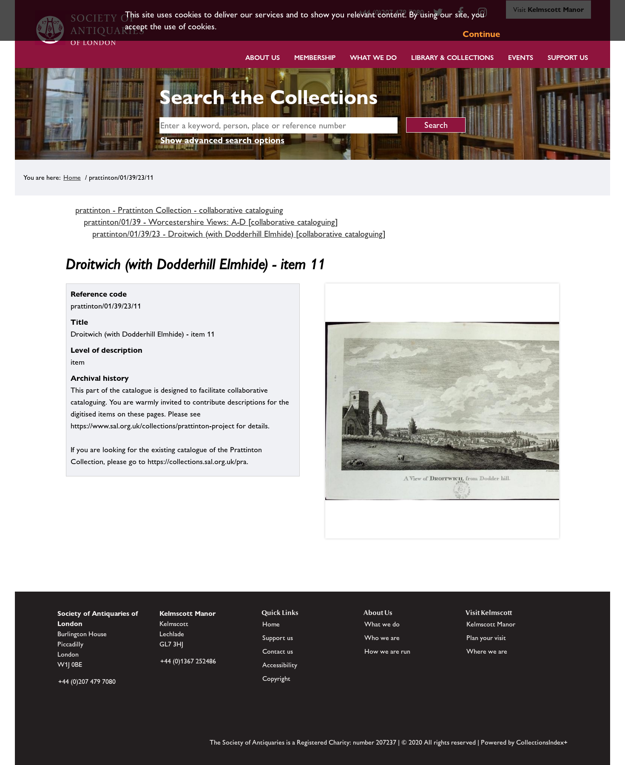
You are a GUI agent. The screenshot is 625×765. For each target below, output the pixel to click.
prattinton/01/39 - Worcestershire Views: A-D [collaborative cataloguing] (211, 222)
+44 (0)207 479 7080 (87, 681)
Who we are (382, 638)
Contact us (277, 651)
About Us (262, 58)
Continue (481, 34)
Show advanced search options (222, 140)
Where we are (486, 651)
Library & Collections (452, 58)
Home (72, 177)
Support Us (568, 58)
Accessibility (279, 665)
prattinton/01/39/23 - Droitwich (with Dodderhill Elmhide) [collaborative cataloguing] (239, 234)
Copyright (276, 678)
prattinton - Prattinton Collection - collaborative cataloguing (179, 210)
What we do (373, 58)
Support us (277, 638)
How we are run (387, 651)
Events (520, 58)
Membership (314, 58)
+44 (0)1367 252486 (188, 661)
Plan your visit (486, 638)
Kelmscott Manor (490, 624)
